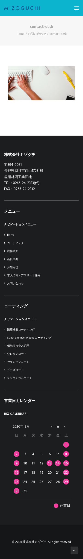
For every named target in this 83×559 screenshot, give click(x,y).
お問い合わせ (37, 34)
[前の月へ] (50, 426)
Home (20, 34)
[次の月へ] (66, 426)
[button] (76, 8)
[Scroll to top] (74, 550)
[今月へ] (58, 426)
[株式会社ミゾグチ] (22, 8)
